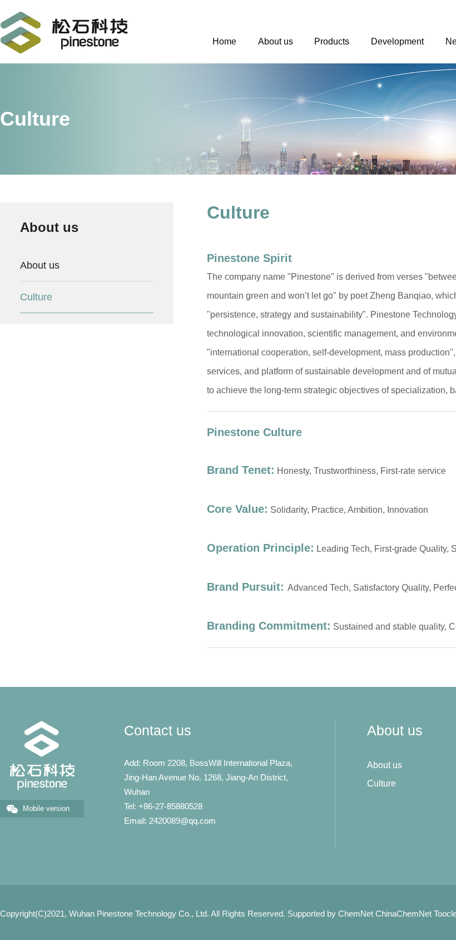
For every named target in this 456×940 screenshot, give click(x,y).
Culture (36, 297)
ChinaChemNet (403, 913)
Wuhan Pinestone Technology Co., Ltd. (139, 913)
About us (275, 41)
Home (224, 41)
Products (331, 41)
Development (397, 41)
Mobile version (46, 808)
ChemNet (355, 913)
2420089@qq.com (182, 820)
